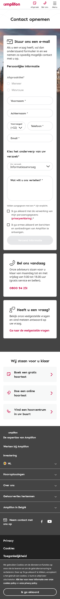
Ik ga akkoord (30, 592)
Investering (10, 455)
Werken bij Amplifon (16, 446)
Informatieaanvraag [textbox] (23, 167)
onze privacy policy (28, 583)
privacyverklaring (21, 218)
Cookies (8, 548)
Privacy (8, 540)
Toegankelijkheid (15, 556)
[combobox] (16, 125)
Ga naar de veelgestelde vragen (29, 330)
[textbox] (16, 126)
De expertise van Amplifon (19, 437)
